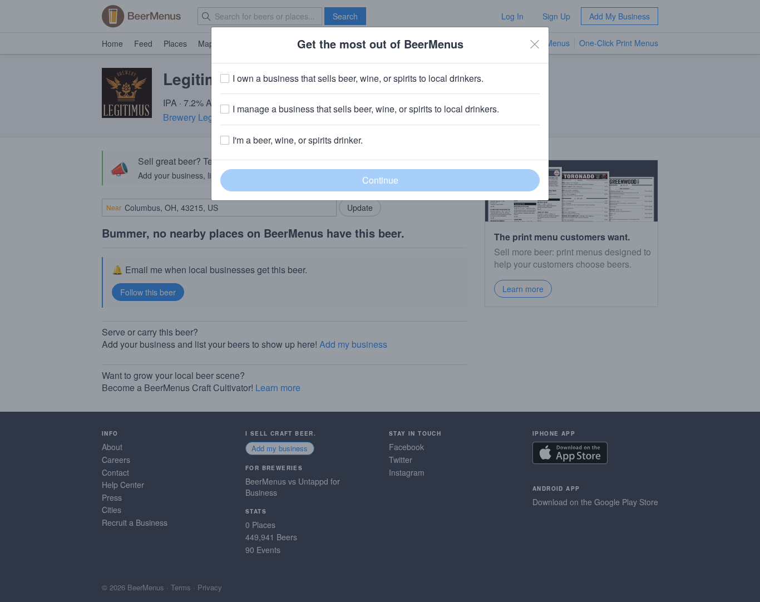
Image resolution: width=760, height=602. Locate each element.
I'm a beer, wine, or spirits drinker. (298, 140)
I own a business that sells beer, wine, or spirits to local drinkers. (358, 78)
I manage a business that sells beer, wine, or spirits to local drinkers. (366, 109)
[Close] (535, 44)
